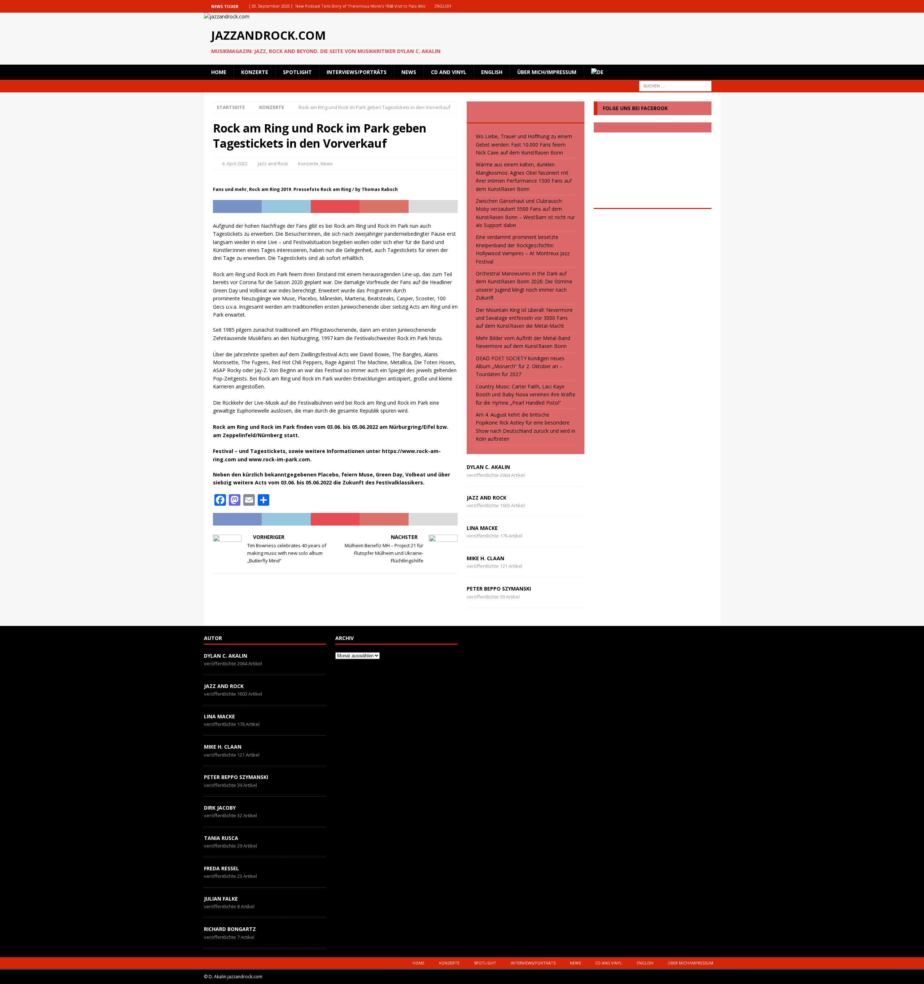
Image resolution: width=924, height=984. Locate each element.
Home (218, 72)
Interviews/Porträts (357, 72)
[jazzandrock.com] (226, 16)
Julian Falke (221, 898)
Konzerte (254, 72)
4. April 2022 (235, 163)
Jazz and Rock (273, 163)
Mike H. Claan (485, 558)
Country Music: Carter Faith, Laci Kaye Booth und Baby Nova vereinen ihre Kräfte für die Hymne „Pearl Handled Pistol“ (525, 394)
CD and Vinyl (448, 72)
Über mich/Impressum (546, 72)
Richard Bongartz (230, 929)
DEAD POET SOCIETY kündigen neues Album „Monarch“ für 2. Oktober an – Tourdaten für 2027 (520, 366)
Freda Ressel (221, 868)
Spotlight (297, 72)
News (408, 72)
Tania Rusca (221, 838)
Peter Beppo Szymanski (499, 588)
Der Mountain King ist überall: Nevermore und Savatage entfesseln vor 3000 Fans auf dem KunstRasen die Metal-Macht (524, 318)
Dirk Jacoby (220, 807)
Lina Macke (482, 527)
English (491, 72)
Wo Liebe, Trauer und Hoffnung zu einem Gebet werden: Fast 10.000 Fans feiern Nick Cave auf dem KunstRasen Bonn (524, 144)
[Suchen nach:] (675, 85)
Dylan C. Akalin (488, 466)
